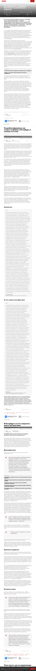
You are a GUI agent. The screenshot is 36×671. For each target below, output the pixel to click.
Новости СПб (6, 413)
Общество (8, 655)
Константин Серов (10, 52)
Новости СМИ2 (6, 124)
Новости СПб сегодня (12, 413)
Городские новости (21, 655)
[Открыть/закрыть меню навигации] (27, 1)
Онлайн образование (9, 654)
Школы (26, 655)
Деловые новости (26, 412)
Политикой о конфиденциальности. (16, 669)
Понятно (32, 668)
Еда (22, 412)
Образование (15, 655)
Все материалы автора (16, 14)
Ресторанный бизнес (18, 412)
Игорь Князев (9, 38)
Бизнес (5, 655)
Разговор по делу (8, 412)
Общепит (13, 412)
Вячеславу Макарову (17, 48)
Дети (12, 655)
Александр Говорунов (8, 45)
